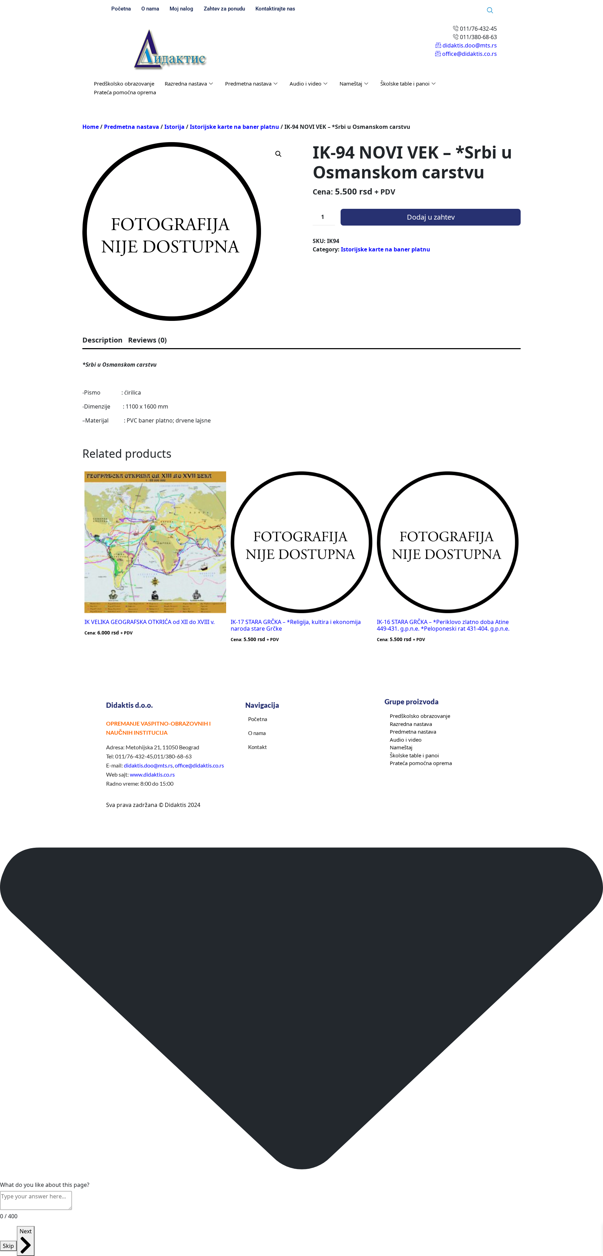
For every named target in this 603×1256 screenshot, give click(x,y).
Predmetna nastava (248, 83)
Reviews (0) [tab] (147, 340)
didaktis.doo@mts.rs (148, 765)
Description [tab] (102, 340)
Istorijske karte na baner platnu (234, 127)
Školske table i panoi (405, 83)
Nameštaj (351, 83)
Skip (8, 1246)
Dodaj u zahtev (431, 217)
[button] (278, 154)
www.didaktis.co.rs (152, 774)
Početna (121, 9)
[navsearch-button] (490, 10)
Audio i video (305, 83)
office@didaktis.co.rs (199, 765)
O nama (150, 9)
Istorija (174, 127)
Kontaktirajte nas (275, 9)
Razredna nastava (186, 83)
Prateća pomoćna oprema (125, 92)
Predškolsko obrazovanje (124, 83)
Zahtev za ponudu (224, 9)
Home (90, 127)
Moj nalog (181, 9)
